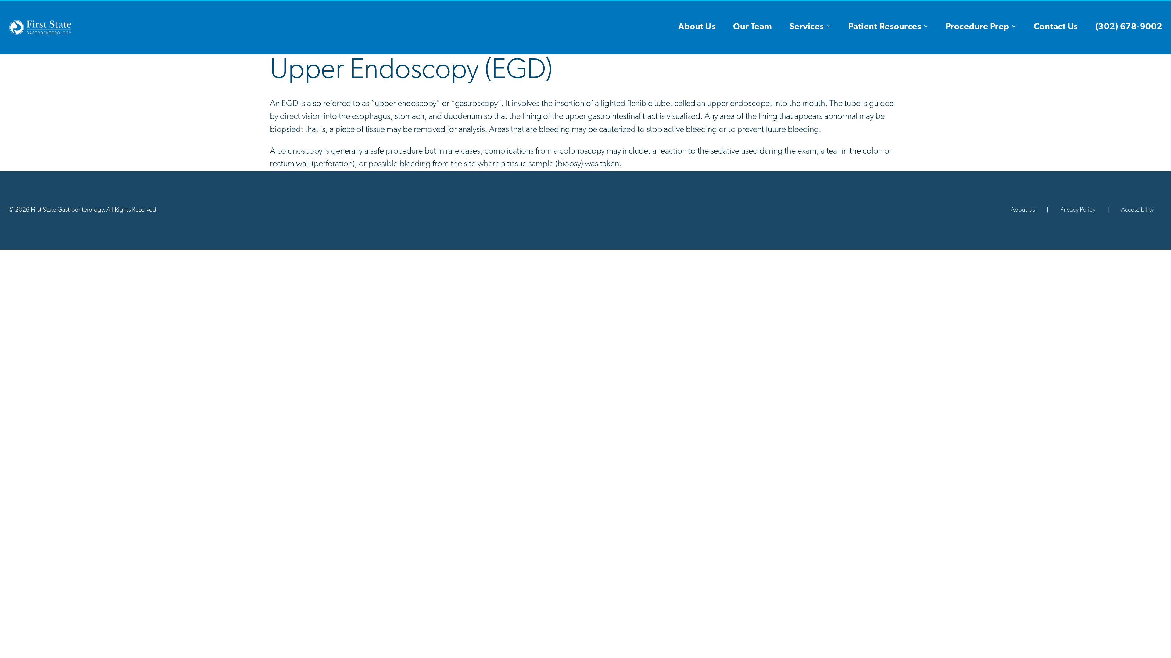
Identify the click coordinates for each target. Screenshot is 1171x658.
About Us (697, 27)
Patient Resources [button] (885, 27)
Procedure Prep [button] (977, 27)
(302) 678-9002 (1128, 27)
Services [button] (807, 27)
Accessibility (1137, 210)
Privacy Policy (1077, 210)
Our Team (752, 27)
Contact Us (1056, 27)
